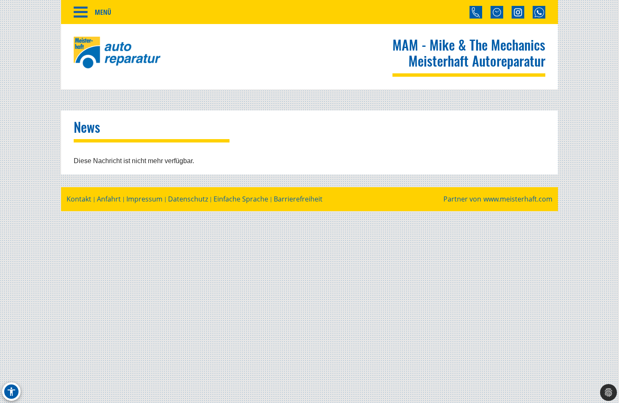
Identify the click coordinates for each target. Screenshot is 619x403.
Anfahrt (109, 199)
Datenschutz (188, 199)
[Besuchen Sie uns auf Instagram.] (518, 12)
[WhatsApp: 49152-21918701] (539, 12)
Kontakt (79, 199)
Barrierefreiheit (298, 199)
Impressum (144, 199)
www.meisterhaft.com (517, 199)
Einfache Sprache (240, 199)
